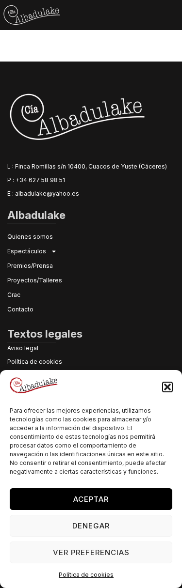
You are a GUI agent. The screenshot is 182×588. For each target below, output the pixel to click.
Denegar (91, 525)
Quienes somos (30, 236)
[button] (167, 387)
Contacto (20, 309)
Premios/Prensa (30, 265)
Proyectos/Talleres (34, 280)
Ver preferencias (91, 552)
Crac (13, 294)
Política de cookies (86, 574)
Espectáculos (26, 251)
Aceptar (91, 499)
